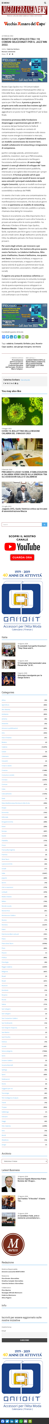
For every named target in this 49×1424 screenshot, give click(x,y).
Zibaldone (5, 1140)
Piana (3, 939)
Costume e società (8, 775)
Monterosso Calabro (9, 915)
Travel (4, 1102)
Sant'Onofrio (6, 1037)
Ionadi (4, 869)
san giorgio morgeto (23, 347)
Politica (4, 957)
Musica (4, 920)
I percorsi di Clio (7, 864)
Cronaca (4, 780)
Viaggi (4, 1121)
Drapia (4, 808)
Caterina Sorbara (13, 49)
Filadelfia (5, 840)
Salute (4, 1004)
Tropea (4, 1107)
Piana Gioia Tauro (7, 943)
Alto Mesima (6, 709)
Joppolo (4, 878)
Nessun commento (8, 51)
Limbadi (4, 892)
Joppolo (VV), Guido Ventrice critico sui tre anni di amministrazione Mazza (24, 510)
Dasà (3, 798)
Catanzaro (5, 756)
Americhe (5, 723)
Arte (3, 733)
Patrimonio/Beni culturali (10, 934)
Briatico (4, 742)
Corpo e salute (7, 766)
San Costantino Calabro (10, 1018)
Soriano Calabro (7, 1060)
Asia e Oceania (6, 738)
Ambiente (5, 714)
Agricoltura (5, 705)
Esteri (3, 826)
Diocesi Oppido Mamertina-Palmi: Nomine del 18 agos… (32, 1180)
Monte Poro (6, 911)
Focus (4, 845)
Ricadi (4, 976)
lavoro (4, 883)
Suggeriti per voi (7, 1088)
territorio (37, 347)
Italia (3, 873)
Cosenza (4, 770)
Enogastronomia (7, 822)
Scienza (4, 1042)
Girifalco (27, 343)
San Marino (5, 1032)
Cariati (4, 752)
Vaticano (5, 1117)
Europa (4, 831)
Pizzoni (4, 953)
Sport (3, 1074)
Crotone (4, 784)
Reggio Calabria (7, 967)
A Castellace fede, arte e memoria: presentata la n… (29, 1217)
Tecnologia (5, 1093)
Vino (3, 1131)
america (4, 719)
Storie (4, 1084)
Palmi (3, 929)
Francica (4, 855)
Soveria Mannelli (7, 1065)
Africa (3, 700)
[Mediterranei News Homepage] (13, 1244)
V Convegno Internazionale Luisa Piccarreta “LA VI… (32, 664)
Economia (5, 812)
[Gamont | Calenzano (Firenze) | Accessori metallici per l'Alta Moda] (22, 600)
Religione (5, 971)
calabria (9, 343)
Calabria (4, 747)
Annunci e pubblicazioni (10, 728)
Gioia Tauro (5, 859)
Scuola (4, 1046)
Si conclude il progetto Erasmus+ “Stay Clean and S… (32, 647)
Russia (4, 1000)
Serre (3, 1056)
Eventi (4, 836)
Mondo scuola (6, 906)
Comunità (18, 343)
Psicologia (5, 962)
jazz (33, 343)
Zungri (4, 1145)
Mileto (4, 901)
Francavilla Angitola (8, 850)
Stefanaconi (6, 1079)
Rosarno (4, 995)
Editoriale (5, 817)
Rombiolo (5, 990)
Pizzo (3, 948)
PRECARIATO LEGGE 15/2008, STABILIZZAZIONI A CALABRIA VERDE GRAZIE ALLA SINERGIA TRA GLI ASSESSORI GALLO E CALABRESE (24, 474)
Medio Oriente (7, 897)
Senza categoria (7, 1051)
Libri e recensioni (7, 887)
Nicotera (5, 925)
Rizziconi (5, 986)
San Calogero (6, 1009)
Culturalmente (7, 794)
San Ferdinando (7, 1023)
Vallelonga (5, 1112)
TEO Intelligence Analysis (10, 1098)
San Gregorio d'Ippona (9, 1028)
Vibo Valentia (6, 1126)
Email (4, 1331)
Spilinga (4, 1070)
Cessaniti (5, 761)
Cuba (3, 789)
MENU (6, 3)
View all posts (25, 380)
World (4, 1135)
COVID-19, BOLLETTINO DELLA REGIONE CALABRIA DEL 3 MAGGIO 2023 (21, 432)
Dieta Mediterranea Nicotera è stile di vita (16, 803)
